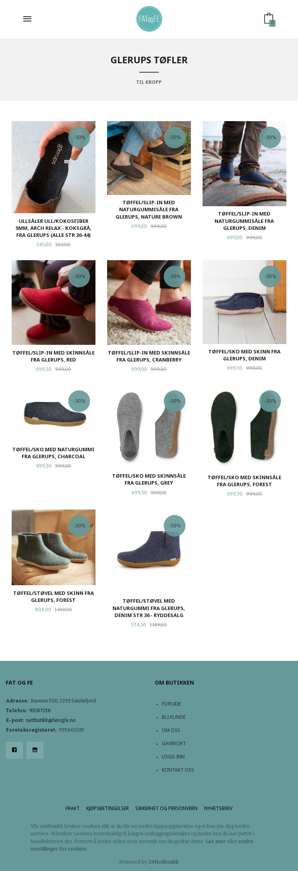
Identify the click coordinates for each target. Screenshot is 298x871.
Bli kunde (173, 717)
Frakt (73, 808)
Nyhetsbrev (218, 808)
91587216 (40, 710)
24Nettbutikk (164, 862)
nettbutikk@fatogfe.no (51, 720)
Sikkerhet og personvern (166, 808)
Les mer (215, 841)
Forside (171, 704)
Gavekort (174, 743)
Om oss (171, 730)
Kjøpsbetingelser (107, 808)
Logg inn (173, 756)
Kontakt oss (178, 770)
